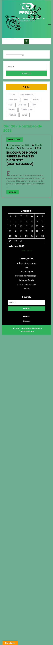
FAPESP (36, 99)
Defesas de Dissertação (26, 275)
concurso (13, 99)
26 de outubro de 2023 (19, 145)
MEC (34, 104)
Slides (26, 288)
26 (32, 236)
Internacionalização (27, 284)
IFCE (10, 104)
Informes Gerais (14, 139)
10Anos (12, 94)
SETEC (24, 115)
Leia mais (14, 192)
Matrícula (22, 104)
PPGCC (12, 109)
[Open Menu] (26, 41)
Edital (25, 99)
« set (23, 250)
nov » (29, 250)
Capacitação (26, 94)
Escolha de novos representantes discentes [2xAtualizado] (22, 158)
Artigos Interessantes (26, 263)
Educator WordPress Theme (25, 328)
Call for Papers (26, 271)
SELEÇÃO (12, 115)
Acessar (26, 321)
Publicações (26, 109)
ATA (26, 267)
